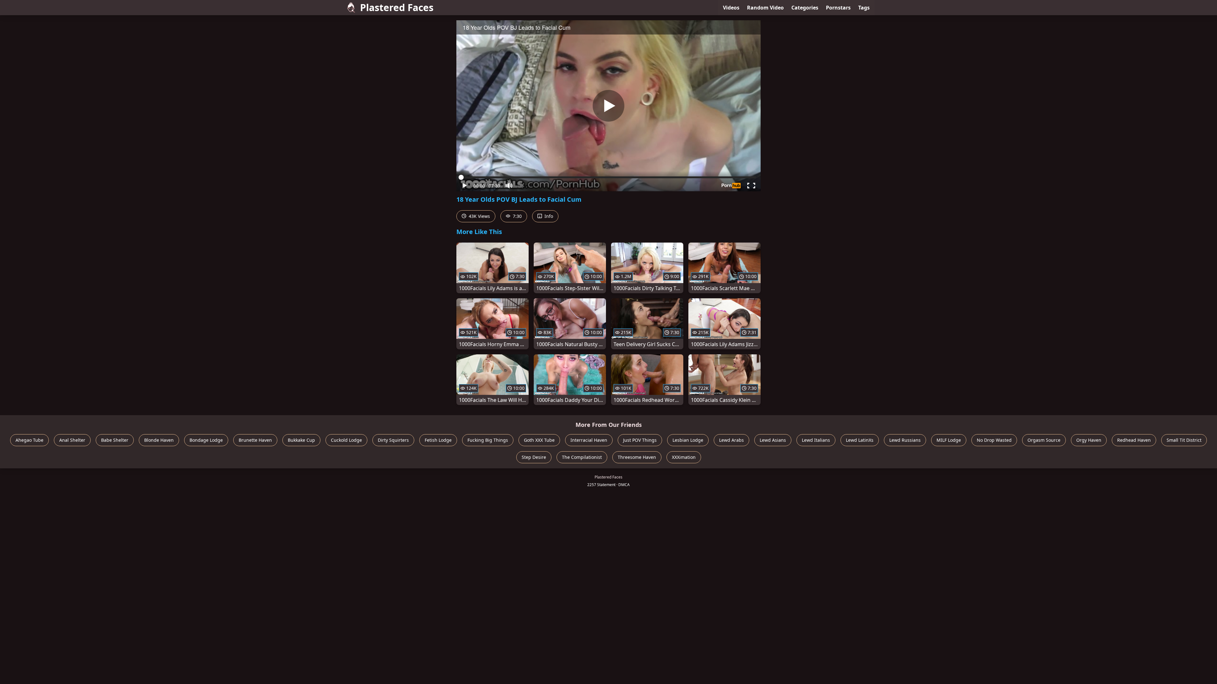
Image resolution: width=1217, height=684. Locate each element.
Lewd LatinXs (859, 440)
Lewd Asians (773, 440)
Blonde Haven (159, 440)
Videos (731, 7)
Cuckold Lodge (346, 440)
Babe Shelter (114, 440)
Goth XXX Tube (539, 440)
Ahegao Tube (29, 440)
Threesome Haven (637, 457)
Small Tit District (1184, 440)
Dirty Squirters (393, 440)
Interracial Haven (588, 440)
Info (548, 216)
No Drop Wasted (994, 440)
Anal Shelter (72, 440)
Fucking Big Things (487, 440)
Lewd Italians (816, 440)
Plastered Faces (397, 7)
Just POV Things (640, 440)
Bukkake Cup (301, 440)
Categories (804, 7)
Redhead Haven (1134, 440)
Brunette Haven (255, 440)
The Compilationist (582, 457)
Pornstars (838, 7)
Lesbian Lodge (688, 440)
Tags (864, 7)
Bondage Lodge (206, 440)
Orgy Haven (1088, 440)
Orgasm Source (1043, 440)
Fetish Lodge (438, 440)
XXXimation (684, 457)
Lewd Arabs (731, 440)
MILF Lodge (949, 440)
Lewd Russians (905, 440)
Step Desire (534, 457)
